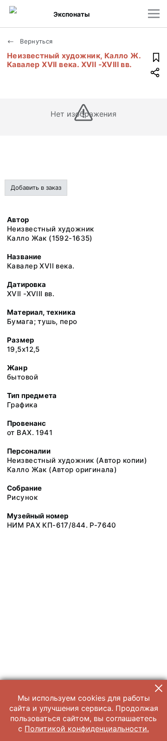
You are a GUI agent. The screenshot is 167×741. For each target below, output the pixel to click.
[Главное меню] (153, 14)
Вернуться (35, 41)
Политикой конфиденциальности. (87, 728)
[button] (159, 688)
